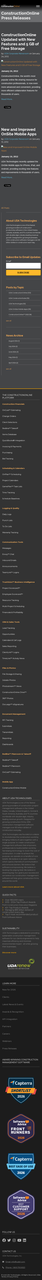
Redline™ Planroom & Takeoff (16, 754)
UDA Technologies (17, 304)
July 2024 (13, 346)
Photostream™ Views (11, 686)
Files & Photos (9, 668)
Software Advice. (14, 917)
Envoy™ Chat (8, 554)
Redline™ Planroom (11, 766)
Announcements (9, 566)
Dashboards (7, 744)
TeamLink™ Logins (10, 572)
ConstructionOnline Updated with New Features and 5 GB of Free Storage (20, 42)
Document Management (13, 714)
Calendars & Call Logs (11, 640)
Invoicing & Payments (11, 446)
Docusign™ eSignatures (12, 704)
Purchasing (7, 452)
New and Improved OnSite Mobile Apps (18, 131)
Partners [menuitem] (6, 1026)
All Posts (5, 208)
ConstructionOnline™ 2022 (20, 314)
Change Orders (9, 416)
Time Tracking (8, 492)
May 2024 (13, 357)
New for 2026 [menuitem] (9, 990)
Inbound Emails (9, 560)
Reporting (6, 738)
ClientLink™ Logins (10, 652)
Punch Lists (7, 520)
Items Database (9, 434)
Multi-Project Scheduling (13, 606)
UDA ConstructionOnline (20, 293)
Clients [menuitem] (5, 997)
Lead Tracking (8, 628)
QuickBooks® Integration (13, 440)
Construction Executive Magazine (22, 905)
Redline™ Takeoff (10, 428)
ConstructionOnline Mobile (14, 788)
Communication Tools (12, 542)
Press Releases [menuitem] (9, 1048)
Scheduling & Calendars (13, 468)
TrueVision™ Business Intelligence (18, 582)
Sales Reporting (9, 646)
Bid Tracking (7, 458)
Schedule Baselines (11, 498)
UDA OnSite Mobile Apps (20, 309)
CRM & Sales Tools (11, 622)
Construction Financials (13, 404)
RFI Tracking (7, 720)
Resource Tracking (10, 600)
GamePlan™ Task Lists (12, 486)
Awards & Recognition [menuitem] (13, 1012)
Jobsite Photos (9, 680)
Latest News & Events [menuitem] (12, 1004)
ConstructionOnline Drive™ (14, 692)
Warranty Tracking (10, 532)
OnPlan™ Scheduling (11, 474)
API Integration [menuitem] (9, 1019)
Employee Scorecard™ (12, 594)
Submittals (7, 726)
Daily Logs (6, 514)
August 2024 (14, 341)
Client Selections (9, 422)
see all (8, 321)
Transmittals (7, 732)
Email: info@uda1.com (15, 1262)
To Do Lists (7, 526)
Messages (6, 548)
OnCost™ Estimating (11, 410)
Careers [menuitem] (6, 1034)
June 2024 (13, 352)
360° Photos (7, 698)
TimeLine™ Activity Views (13, 658)
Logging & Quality (10, 508)
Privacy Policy (12, 1277)
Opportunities (8, 634)
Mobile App (7, 782)
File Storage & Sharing (12, 674)
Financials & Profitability (12, 612)
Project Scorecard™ (11, 588)
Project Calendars (10, 480)
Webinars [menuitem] (6, 1041)
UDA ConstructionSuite (19, 298)
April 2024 (13, 363)
